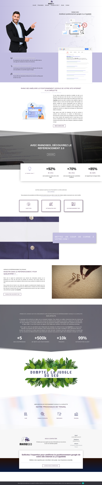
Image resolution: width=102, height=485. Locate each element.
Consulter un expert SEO (12, 294)
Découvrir (51, 154)
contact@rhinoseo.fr (76, 437)
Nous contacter (59, 125)
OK (83, 483)
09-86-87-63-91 (76, 441)
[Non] (100, 483)
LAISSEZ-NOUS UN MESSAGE (51, 465)
